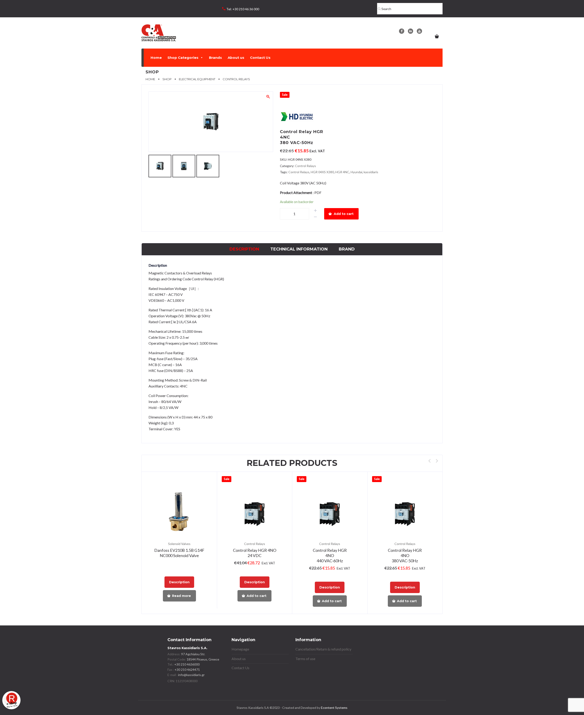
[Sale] (254, 514)
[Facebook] (401, 31)
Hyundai (356, 172)
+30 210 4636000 (187, 664)
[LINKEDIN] (410, 31)
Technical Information (299, 249)
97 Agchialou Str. (193, 654)
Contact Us (260, 57)
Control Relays (305, 166)
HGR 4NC (342, 172)
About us (236, 57)
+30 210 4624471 (187, 669)
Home (156, 57)
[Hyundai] (297, 117)
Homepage (240, 649)
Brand (347, 249)
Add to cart (344, 214)
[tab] (244, 249)
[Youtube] (419, 31)
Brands (215, 57)
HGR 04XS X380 (322, 172)
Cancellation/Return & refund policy (323, 649)
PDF (317, 192)
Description (244, 249)
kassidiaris (371, 172)
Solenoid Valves (179, 544)
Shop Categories (182, 57)
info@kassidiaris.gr (191, 675)
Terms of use (305, 658)
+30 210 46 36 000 (245, 9)
